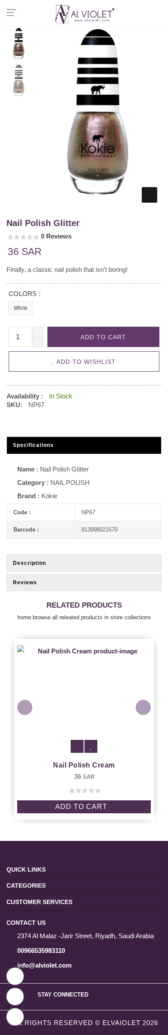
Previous (24, 707)
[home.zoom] (149, 195)
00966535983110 (41, 950)
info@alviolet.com (44, 965)
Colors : (24, 293)
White (21, 308)
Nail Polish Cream (105, 765)
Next (143, 707)
